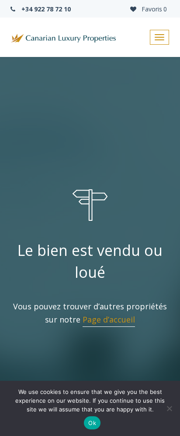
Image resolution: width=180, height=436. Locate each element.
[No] (169, 408)
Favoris (153, 9)
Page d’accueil (109, 319)
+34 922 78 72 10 (45, 9)
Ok (92, 422)
